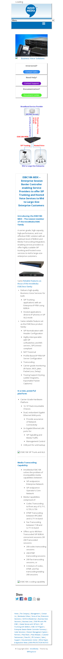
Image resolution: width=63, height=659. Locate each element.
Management (35, 614)
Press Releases (35, 635)
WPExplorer (31, 652)
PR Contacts (36, 637)
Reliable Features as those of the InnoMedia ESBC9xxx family (29, 284)
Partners (17, 635)
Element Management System (37, 632)
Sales (43, 637)
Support (17, 640)
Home (16, 614)
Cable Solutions (19, 632)
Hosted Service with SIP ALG (29, 624)
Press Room (25, 635)
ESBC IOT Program (37, 627)
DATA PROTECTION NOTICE (38, 643)
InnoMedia (34, 649)
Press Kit (27, 637)
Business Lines (27, 621)
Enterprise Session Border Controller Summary (30, 629)
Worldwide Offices (24, 616)
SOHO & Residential (29, 619)
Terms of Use (36, 616)
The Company (24, 614)
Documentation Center (29, 640)
